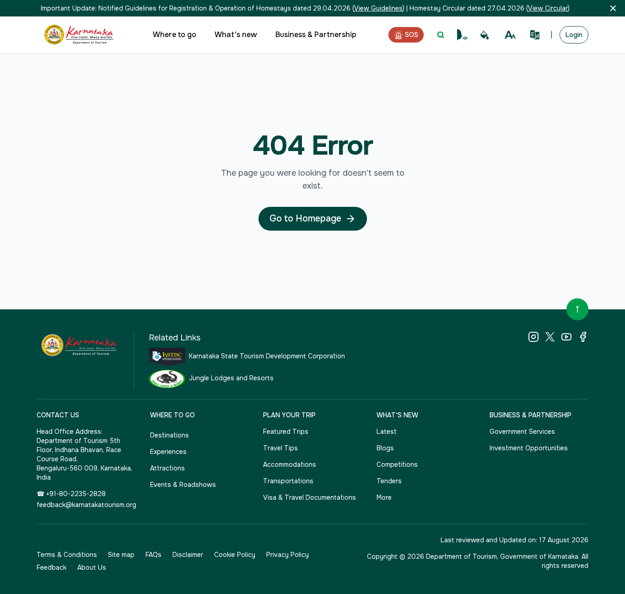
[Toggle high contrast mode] (484, 35)
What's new (236, 34)
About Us (91, 567)
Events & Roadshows (183, 485)
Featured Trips (285, 431)
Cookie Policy (234, 555)
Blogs (385, 448)
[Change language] (535, 34)
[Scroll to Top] (577, 309)
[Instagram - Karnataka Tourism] (533, 336)
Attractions (167, 468)
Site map (121, 555)
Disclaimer (187, 555)
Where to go (174, 34)
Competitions (397, 464)
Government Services (522, 431)
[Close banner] (613, 8)
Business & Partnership (315, 34)
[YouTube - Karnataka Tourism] (566, 336)
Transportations (288, 481)
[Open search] (440, 35)
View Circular (548, 8)
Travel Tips (280, 448)
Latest (387, 431)
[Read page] (462, 34)
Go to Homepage (305, 218)
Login (574, 35)
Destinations (169, 435)
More (384, 497)
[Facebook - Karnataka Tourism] (582, 336)
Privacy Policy (287, 555)
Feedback (51, 567)
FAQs (153, 555)
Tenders (389, 481)
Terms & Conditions (67, 555)
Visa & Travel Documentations (309, 497)
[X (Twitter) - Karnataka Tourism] (549, 336)
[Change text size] (510, 34)
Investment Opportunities (529, 448)
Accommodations (289, 464)
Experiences (168, 452)
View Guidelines (378, 8)
